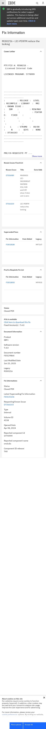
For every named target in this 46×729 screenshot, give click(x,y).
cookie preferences (9, 714)
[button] (44, 697)
